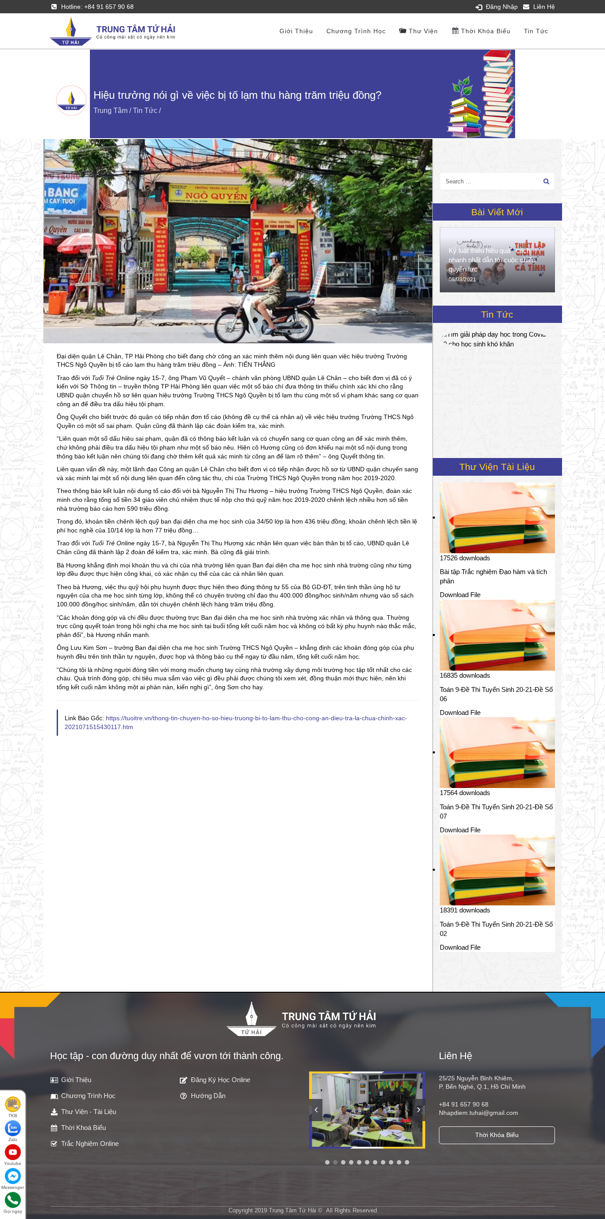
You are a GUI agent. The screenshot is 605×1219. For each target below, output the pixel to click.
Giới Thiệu (296, 31)
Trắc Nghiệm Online (90, 1143)
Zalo (12, 1139)
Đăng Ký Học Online (220, 1079)
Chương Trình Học (356, 31)
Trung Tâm (110, 110)
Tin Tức (536, 31)
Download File (460, 594)
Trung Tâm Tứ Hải (292, 1210)
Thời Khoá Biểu (83, 1127)
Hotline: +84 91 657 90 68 (97, 6)
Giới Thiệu (76, 1079)
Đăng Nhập (502, 6)
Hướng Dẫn (208, 1095)
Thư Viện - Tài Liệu (88, 1111)
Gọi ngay (13, 1211)
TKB (12, 1115)
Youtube (12, 1163)
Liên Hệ (544, 6)
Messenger (12, 1187)
